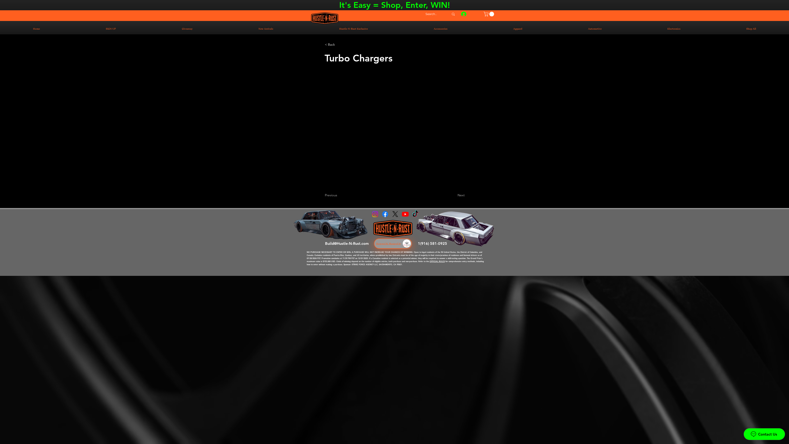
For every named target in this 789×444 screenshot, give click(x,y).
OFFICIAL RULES (437, 261)
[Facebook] (385, 214)
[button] (489, 14)
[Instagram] (375, 214)
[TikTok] (415, 214)
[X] (395, 214)
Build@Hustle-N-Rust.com (347, 243)
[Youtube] (405, 214)
